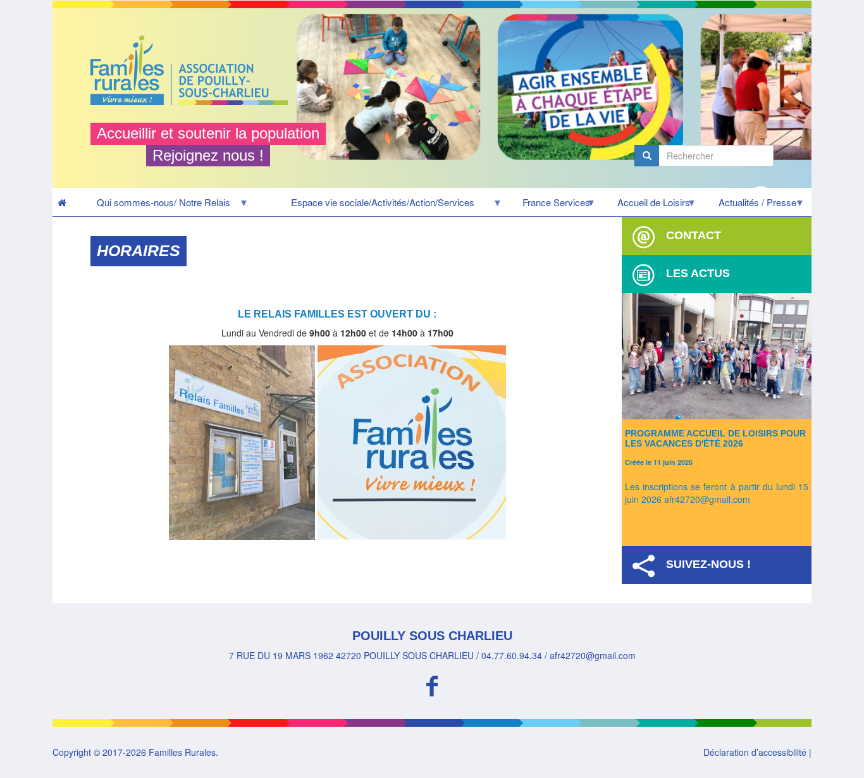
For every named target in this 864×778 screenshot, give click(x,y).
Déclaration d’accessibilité (754, 752)
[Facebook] (432, 684)
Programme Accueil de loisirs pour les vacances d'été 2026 (715, 438)
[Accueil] (193, 70)
